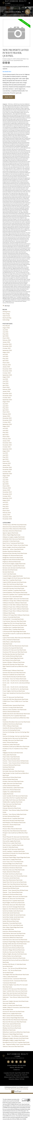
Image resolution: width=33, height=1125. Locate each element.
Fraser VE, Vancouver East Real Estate (13, 697)
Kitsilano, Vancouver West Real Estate (13, 201)
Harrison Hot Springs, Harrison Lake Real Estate (16, 736)
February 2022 (7, 438)
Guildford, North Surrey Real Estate (10, 182)
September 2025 (7, 350)
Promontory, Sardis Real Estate (11, 878)
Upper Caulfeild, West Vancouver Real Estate (15, 991)
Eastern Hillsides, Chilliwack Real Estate (14, 662)
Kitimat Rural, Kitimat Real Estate (14, 200)
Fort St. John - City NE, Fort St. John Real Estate (15, 165)
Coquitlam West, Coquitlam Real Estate (13, 629)
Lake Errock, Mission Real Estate (17, 204)
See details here (7, 71)
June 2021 (5, 455)
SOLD (29, 7)
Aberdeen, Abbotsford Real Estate (10, 106)
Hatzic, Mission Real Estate (10, 742)
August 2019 (6, 500)
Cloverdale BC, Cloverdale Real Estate (13, 619)
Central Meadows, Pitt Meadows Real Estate (16, 130)
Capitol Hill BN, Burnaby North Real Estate (14, 125)
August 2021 (6, 451)
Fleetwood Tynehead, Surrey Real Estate (16, 163)
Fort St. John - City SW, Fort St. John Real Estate (20, 168)
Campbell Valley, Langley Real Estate (17, 123)
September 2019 (7, 498)
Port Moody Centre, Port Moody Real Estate (14, 235)
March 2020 (6, 486)
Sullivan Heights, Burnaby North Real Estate (15, 954)
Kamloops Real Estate (7, 197)
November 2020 (7, 469)
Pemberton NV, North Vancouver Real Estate (16, 231)
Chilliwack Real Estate (10, 139)
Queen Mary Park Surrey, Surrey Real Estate (15, 882)
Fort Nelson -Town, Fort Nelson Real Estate (14, 678)
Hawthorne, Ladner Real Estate (14, 189)
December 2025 (7, 344)
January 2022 (6, 440)
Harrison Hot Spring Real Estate (23, 183)
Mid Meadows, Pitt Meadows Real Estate (14, 822)
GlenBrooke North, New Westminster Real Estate (13, 178)
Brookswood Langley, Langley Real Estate (16, 119)
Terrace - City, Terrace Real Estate (19, 272)
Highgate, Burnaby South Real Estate (15, 191)
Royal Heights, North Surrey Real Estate (16, 246)
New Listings (6, 313)
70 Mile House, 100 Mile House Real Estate (16, 104)
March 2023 (6, 412)
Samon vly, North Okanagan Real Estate (22, 247)
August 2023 (6, 401)
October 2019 (7, 496)
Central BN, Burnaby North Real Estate (10, 128)
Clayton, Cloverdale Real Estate (14, 141)
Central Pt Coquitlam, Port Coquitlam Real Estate (16, 594)
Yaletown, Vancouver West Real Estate (13, 1046)
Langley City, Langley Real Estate (12, 791)
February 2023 (7, 414)
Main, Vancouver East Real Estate (14, 209)
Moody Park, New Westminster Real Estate (15, 830)
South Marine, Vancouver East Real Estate (14, 933)
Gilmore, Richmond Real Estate (20, 176)
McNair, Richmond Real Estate (12, 213)
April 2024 (5, 385)
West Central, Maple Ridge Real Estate (10, 290)
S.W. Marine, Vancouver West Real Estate (14, 904)
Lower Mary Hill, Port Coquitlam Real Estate (20, 206)
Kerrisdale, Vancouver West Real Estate (13, 771)
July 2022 (5, 428)
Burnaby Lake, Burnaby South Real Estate (14, 568)
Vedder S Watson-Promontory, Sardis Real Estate (20, 286)
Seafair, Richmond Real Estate (22, 253)
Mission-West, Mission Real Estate (13, 217)
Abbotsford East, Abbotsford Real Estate (14, 526)
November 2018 (7, 518)
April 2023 (5, 410)
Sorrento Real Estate (25, 256)
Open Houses (6, 315)
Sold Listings (6, 319)
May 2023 (5, 408)
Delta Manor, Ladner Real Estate (19, 150)
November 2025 (7, 346)
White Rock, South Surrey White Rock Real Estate (12, 295)
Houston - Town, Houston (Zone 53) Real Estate (16, 763)
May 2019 (5, 506)
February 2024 (7, 389)
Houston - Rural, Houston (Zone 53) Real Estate (15, 194)
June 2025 (5, 356)
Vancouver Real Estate (18, 284)
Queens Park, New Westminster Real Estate (15, 884)
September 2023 (7, 399)
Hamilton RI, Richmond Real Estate (9, 183)
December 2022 (7, 418)
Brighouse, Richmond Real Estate (12, 561)
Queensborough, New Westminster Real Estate (15, 239)
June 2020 (5, 479)
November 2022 (7, 420)
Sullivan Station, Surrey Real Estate (12, 956)
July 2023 (5, 403)
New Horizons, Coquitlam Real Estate (13, 845)
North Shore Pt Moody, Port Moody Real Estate (16, 853)
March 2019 (6, 510)
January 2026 (6, 342)
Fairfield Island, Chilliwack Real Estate (10, 161)
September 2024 (7, 375)
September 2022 (7, 424)
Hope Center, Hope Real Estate (12, 193)
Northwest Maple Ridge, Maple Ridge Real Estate (16, 857)
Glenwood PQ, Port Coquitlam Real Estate (14, 715)
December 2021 (7, 442)
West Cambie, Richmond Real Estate (21, 289)
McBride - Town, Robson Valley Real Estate (14, 814)
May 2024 (5, 383)
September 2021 (7, 449)
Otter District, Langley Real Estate (12, 859)
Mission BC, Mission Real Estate (18, 216)
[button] (8, 1061)
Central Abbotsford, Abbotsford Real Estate (19, 127)
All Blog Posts (6, 311)
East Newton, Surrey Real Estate (19, 157)
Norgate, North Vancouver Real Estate (13, 849)
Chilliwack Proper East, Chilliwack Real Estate (12, 136)
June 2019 (5, 504)
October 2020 (7, 471)
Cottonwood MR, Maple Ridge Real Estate (14, 631)
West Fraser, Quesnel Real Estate (15, 60)
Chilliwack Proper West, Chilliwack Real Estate (15, 611)
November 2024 (7, 371)
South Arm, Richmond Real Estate (9, 257)
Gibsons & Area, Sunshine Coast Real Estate (14, 709)
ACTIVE (23, 7)
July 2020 (5, 477)
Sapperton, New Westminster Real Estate (11, 249)
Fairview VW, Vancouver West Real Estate (14, 672)
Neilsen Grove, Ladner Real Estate (13, 223)
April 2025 (5, 360)
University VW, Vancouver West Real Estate (14, 279)
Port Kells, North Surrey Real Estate (12, 874)
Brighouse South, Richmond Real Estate (14, 117)
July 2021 (5, 453)
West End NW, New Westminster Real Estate (15, 1019)
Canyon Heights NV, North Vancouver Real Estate (16, 578)
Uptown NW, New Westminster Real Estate (14, 282)
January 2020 (6, 490)
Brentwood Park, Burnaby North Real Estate (21, 115)
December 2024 (7, 369)
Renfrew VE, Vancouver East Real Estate (11, 245)
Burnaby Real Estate (21, 121)
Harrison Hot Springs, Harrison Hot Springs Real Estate (13, 184)
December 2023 (7, 393)
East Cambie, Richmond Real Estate (17, 156)
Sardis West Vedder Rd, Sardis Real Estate (14, 915)
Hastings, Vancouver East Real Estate (15, 187)
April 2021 (5, 459)
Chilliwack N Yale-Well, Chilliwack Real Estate (17, 135)
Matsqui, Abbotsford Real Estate (12, 210)
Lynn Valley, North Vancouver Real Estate (11, 208)
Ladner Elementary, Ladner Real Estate (13, 787)
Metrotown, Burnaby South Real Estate (13, 215)
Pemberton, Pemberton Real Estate (10, 232)
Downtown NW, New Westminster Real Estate (15, 152)
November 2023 (7, 395)
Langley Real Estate (15, 205)
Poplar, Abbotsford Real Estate (12, 234)
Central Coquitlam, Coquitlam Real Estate (14, 590)
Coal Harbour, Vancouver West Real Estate (20, 142)
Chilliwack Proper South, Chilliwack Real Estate (16, 609)
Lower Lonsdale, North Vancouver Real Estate (15, 796)
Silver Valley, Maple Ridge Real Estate (13, 256)
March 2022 (6, 436)
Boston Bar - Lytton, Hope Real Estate (15, 113)
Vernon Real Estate (6, 287)
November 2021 (7, 445)
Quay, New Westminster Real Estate (15, 237)
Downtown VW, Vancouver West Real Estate (11, 154)
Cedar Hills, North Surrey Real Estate (13, 584)
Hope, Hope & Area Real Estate (11, 759)
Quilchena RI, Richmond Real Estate (12, 894)
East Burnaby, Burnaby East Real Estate (13, 654)
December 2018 (7, 516)
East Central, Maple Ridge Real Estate (13, 658)
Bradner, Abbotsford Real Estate (12, 551)
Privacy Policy (8, 1089)
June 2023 (5, 406)
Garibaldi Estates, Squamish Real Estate (13, 705)
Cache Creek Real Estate (9, 574)
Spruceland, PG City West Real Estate (21, 263)
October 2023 (7, 397)
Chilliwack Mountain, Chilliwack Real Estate (15, 602)
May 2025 (5, 358)
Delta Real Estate (7, 644)
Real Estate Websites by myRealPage (20, 1089)
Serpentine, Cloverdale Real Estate (10, 254)
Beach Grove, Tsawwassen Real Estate (15, 110)
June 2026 (5, 332)
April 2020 (5, 484)
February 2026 (7, 340)
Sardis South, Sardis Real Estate (14, 250)
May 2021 (5, 457)
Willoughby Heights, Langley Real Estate (14, 1040)
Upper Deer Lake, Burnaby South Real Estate (15, 993)
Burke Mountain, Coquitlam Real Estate (13, 565)
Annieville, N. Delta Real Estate (11, 541)
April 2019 (5, 508)
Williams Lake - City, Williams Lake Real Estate (19, 297)
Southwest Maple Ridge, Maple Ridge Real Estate (12, 261)
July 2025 (5, 354)
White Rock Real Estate (24, 294)
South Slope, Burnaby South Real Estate (14, 258)
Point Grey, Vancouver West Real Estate (13, 869)
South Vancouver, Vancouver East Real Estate (19, 260)
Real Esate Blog (7, 317)
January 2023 (6, 416)
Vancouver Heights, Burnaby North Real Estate (15, 1001)
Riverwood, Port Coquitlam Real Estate (13, 900)
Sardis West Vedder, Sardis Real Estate (18, 252)
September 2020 (7, 473)
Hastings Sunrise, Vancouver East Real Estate (15, 738)
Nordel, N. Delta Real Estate (13, 224)
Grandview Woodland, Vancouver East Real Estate (18, 180)
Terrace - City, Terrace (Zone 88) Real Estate (15, 968)
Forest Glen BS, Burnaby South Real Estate (14, 676)
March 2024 (6, 387)
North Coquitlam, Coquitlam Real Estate (15, 226)
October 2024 (7, 373)
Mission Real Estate (8, 826)
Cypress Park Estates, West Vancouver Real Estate (13, 149)
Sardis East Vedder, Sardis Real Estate (13, 911)
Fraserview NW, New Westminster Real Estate (15, 172)
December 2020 (7, 467)
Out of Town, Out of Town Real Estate (13, 230)
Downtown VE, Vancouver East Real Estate (20, 153)
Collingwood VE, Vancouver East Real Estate (15, 625)
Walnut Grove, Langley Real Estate (12, 1013)
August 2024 (6, 377)
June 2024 (5, 381)
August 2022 (6, 426)
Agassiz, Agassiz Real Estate (22, 106)
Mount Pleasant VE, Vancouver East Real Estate (17, 220)
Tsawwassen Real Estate (9, 982)
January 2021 (6, 465)
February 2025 (7, 364)
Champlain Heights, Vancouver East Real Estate (15, 132)
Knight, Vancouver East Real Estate (12, 783)
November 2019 (7, 494)
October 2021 (7, 447)
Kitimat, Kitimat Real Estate (10, 779)
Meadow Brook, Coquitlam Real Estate (13, 818)
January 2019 (6, 514)
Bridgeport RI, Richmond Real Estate (10, 116)
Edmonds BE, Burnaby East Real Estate (13, 664)
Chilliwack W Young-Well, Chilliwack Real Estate (16, 615)
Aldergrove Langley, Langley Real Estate (13, 537)
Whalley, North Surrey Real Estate (13, 294)
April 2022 (5, 434)
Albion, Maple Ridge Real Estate (9, 108)
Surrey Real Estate (15, 271)
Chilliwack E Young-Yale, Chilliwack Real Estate (15, 600)
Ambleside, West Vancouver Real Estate (14, 109)
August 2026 (6, 327)
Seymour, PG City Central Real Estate (13, 925)
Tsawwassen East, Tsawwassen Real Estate (19, 275)
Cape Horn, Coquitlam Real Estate (12, 580)
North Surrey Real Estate (20, 227)
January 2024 (6, 391)
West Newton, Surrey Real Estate (12, 1026)
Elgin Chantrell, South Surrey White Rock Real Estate (16, 160)
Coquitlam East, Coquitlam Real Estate (17, 145)
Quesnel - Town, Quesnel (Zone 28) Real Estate (15, 890)
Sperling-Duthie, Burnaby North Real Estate (15, 943)
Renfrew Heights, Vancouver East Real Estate (21, 243)
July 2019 (5, 502)
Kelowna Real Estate (16, 197)
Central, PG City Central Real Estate (12, 596)
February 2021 (7, 463)
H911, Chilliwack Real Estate (23, 182)
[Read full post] (16, 34)
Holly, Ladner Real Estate (9, 754)
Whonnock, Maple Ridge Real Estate (13, 1034)
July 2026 (5, 330)
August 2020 (6, 475)
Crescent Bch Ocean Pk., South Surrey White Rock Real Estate (18, 147)
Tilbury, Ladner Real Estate (10, 976)
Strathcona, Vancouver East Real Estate (15, 265)
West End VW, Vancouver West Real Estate (21, 291)
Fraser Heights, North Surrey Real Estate (11, 169)
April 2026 (5, 336)
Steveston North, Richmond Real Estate (10, 264)
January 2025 (6, 366)
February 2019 (7, 512)
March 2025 (6, 362)
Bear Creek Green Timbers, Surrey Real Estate (15, 545)
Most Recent (6, 325)
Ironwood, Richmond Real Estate (24, 195)
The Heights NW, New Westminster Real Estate (17, 273)
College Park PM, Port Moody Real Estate (11, 143)
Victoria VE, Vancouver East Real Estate (18, 287)
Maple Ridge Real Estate (9, 806)
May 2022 (5, 432)
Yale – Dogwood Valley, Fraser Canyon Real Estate (12, 301)
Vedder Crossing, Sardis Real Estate (12, 1005)
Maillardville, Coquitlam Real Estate (12, 802)
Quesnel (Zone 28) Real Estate (11, 888)
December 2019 (7, 492)
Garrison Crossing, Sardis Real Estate (15, 175)
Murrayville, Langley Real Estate (11, 841)
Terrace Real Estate (8, 972)
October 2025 (7, 348)
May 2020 (5, 482)
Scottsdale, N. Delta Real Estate (9, 253)
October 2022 (7, 422)
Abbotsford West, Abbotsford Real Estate (22, 105)
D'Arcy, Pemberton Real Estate (11, 639)
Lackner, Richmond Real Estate (16, 202)
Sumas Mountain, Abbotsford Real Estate (14, 268)
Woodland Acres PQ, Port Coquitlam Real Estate (20, 299)
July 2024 (5, 379)
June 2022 (5, 430)
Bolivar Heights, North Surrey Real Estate (14, 547)
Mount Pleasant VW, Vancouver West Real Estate (16, 839)
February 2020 (7, 488)
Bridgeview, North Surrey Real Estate (13, 557)
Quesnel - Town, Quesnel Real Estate (13, 242)
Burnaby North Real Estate (11, 121)
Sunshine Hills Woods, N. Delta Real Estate (14, 964)
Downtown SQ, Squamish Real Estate (13, 648)
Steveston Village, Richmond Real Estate (14, 950)
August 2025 (6, 352)
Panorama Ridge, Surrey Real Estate (12, 863)
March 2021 (6, 461)
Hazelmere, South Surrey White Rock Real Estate (16, 746)
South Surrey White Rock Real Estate (13, 937)
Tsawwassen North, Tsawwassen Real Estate (11, 276)
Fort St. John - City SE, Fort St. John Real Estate (15, 687)
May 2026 (5, 334)
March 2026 (6, 338)
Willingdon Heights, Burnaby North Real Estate (12, 298)
